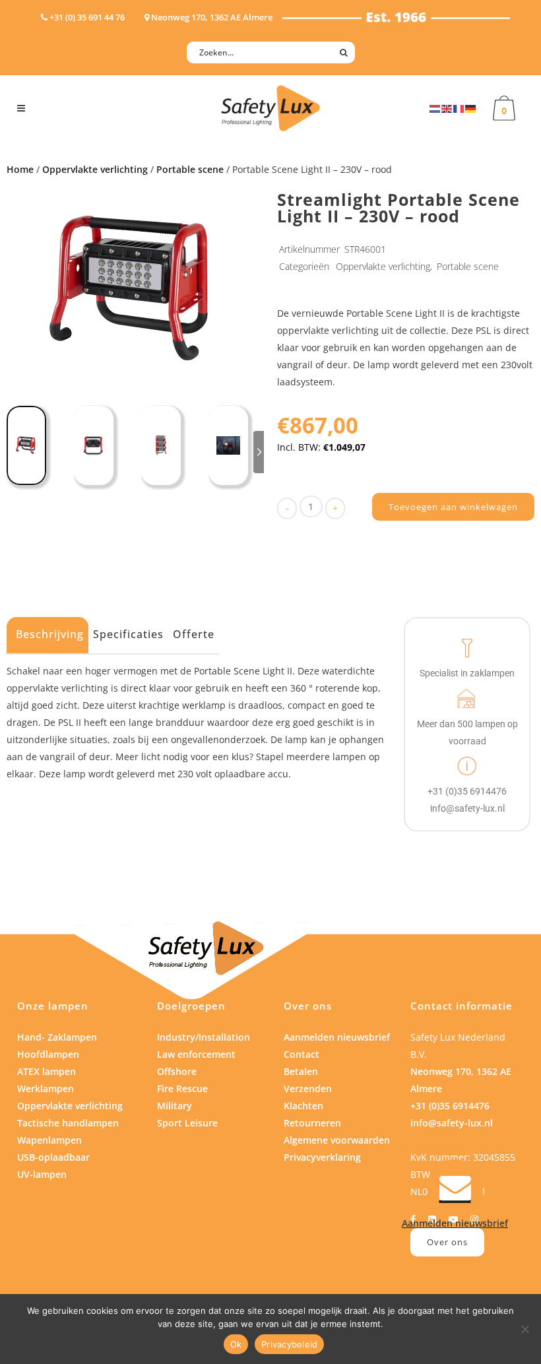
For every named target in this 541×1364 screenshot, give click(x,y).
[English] (447, 108)
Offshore (177, 1071)
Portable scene (190, 169)
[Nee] (524, 1329)
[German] (471, 108)
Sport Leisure (187, 1123)
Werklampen (45, 1088)
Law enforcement (196, 1054)
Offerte (193, 634)
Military (174, 1105)
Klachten (303, 1105)
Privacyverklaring (322, 1157)
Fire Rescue (182, 1088)
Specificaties (128, 634)
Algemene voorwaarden (337, 1140)
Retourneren (312, 1123)
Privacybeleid (289, 1344)
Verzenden (308, 1088)
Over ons (447, 1242)
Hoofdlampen (48, 1054)
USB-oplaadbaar (53, 1157)
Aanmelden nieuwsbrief (337, 1037)
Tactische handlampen (68, 1123)
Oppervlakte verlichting (95, 169)
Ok (236, 1344)
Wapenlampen (49, 1140)
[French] (459, 108)
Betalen (301, 1071)
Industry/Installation (203, 1037)
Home (20, 169)
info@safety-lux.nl (451, 1123)
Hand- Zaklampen (57, 1037)
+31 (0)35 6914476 (450, 1105)
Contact (301, 1054)
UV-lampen (42, 1174)
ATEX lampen (46, 1071)
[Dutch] (435, 108)
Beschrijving (50, 634)
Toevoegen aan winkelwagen (453, 507)
